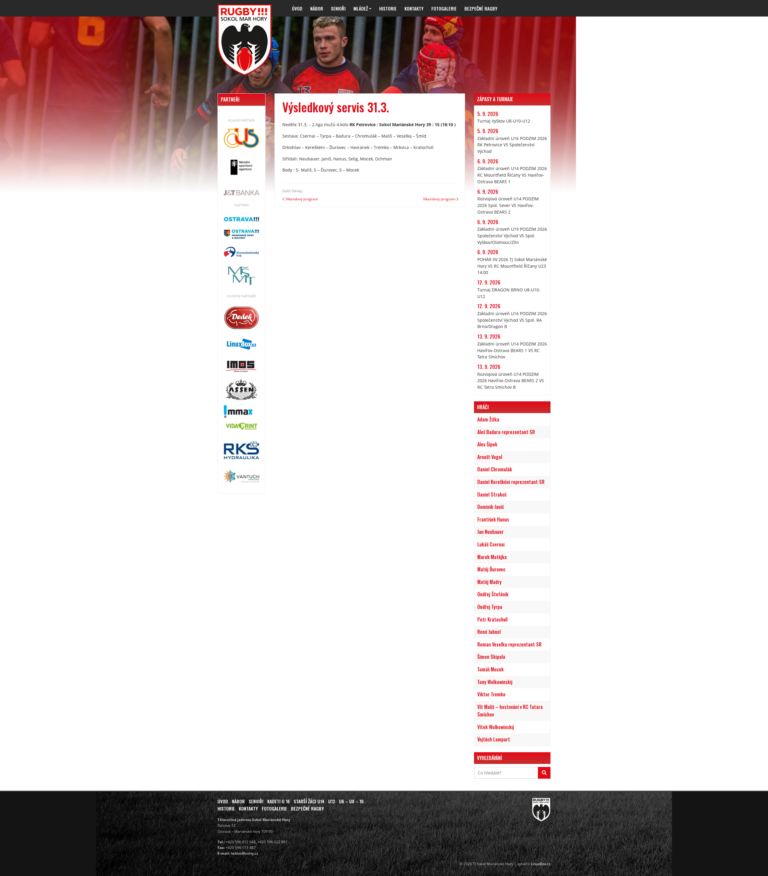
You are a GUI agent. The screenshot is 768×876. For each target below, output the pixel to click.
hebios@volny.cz (244, 853)
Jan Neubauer (490, 531)
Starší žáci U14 (309, 801)
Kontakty (414, 8)
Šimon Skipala (491, 656)
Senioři (338, 8)
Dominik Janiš (490, 506)
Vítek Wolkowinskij (495, 727)
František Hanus (493, 519)
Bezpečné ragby (480, 8)
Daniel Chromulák (494, 469)
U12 (331, 801)
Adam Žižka (488, 419)
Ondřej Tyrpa (489, 606)
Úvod (297, 8)
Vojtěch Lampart (493, 739)
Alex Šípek (487, 444)
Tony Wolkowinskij (494, 682)
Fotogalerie (444, 8)
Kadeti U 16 (278, 801)
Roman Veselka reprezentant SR (509, 644)
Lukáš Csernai (491, 544)
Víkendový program (302, 199)
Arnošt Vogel (489, 457)
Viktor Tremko (491, 694)
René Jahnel (489, 631)
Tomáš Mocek (490, 669)
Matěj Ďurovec (491, 569)
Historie (388, 8)
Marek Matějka (492, 557)
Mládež (360, 8)
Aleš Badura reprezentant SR (506, 432)
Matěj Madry (489, 582)
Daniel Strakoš (491, 494)
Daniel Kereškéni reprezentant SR (510, 481)
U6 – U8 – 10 (351, 801)
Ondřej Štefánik (492, 594)
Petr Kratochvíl (492, 619)
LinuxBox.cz (540, 863)
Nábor (316, 8)
